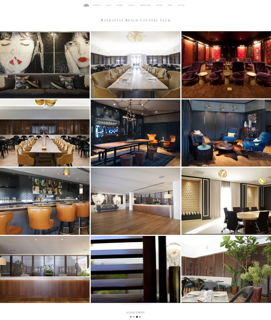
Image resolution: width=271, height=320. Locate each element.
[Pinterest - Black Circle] (137, 317)
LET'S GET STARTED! (135, 312)
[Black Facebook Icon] (134, 317)
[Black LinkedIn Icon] (140, 317)
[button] (96, 5)
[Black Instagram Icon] (131, 317)
